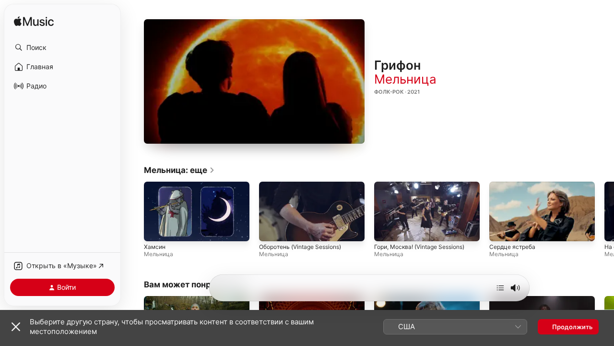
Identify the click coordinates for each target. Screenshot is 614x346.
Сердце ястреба (512, 247)
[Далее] (500, 288)
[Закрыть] (16, 326)
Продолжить (572, 327)
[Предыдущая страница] (134, 211)
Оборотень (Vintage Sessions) (300, 247)
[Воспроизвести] (254, 82)
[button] (62, 47)
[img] (34, 21)
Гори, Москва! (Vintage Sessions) (419, 247)
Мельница (405, 79)
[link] (179, 170)
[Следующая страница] (604, 211)
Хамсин (154, 247)
